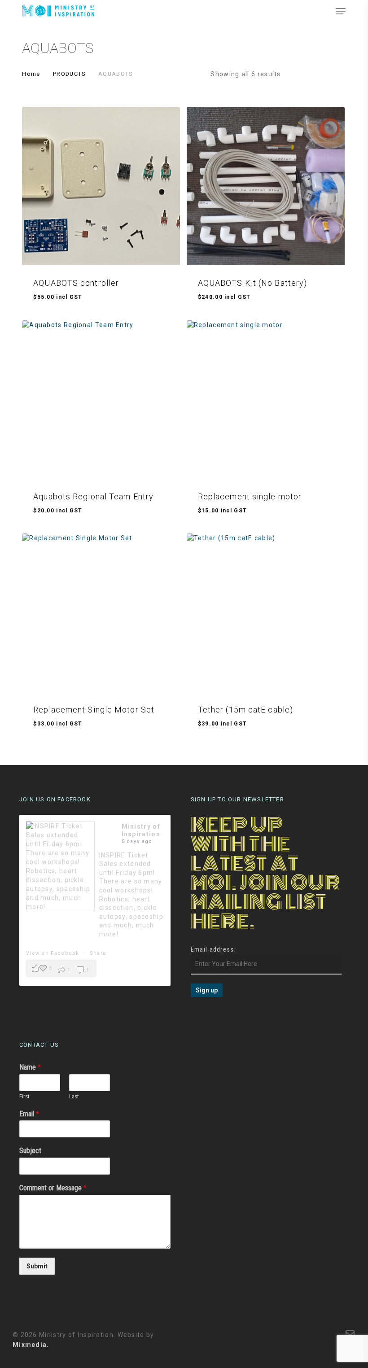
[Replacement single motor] (266, 399)
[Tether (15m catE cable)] (266, 612)
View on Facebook (53, 953)
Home (31, 73)
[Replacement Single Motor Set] (101, 612)
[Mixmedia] (316, 1334)
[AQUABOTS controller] (101, 186)
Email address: (213, 949)
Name (30, 1067)
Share (98, 953)
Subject (30, 1150)
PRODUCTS (69, 73)
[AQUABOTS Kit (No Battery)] (266, 186)
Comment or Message (53, 1188)
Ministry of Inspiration (141, 830)
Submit (37, 1266)
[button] (341, 11)
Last (74, 1096)
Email (29, 1114)
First (24, 1096)
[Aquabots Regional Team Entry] (101, 399)
